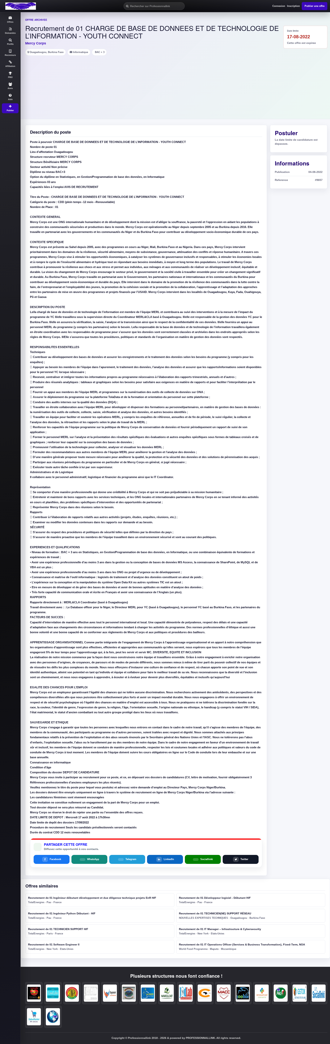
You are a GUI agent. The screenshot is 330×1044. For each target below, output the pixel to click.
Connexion (278, 6)
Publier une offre (314, 6)
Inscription (293, 6)
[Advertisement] (175, 84)
